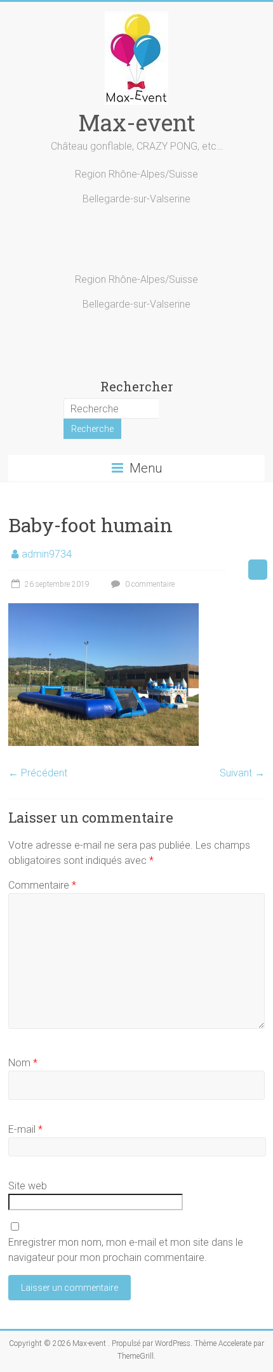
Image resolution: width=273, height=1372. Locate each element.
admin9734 (47, 554)
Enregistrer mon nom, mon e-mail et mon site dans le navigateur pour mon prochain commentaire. (125, 1250)
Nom (22, 1063)
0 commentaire (149, 584)
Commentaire (42, 885)
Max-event (137, 122)
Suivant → (242, 773)
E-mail (25, 1129)
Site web (27, 1186)
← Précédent (37, 773)
